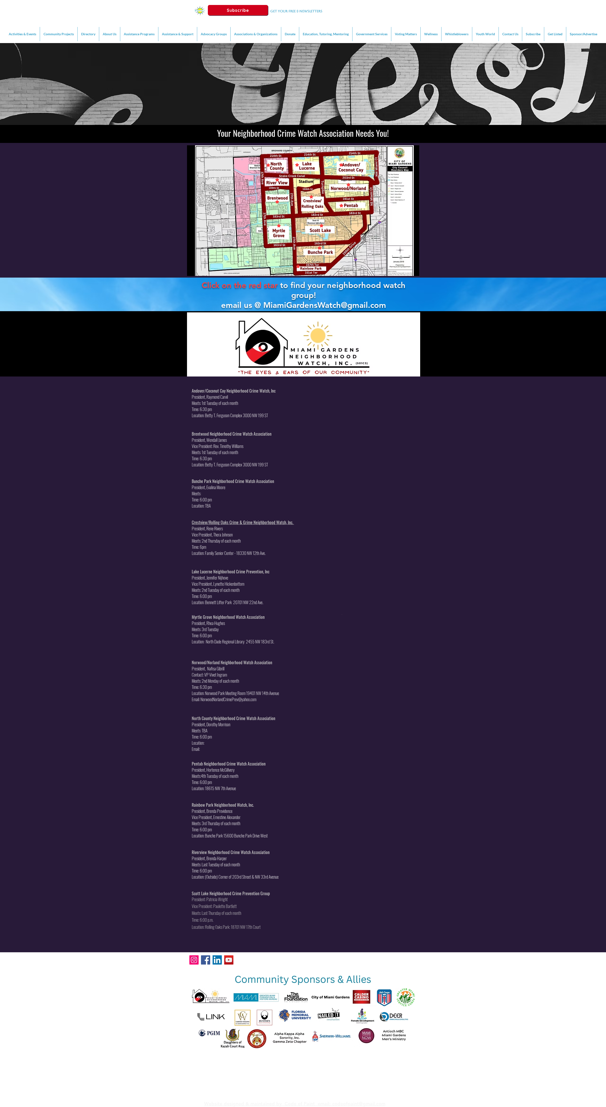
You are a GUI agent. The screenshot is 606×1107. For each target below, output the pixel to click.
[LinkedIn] (217, 960)
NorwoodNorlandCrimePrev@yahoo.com (228, 699)
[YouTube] (228, 960)
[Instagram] (194, 960)
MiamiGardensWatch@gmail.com (324, 305)
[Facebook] (205, 960)
